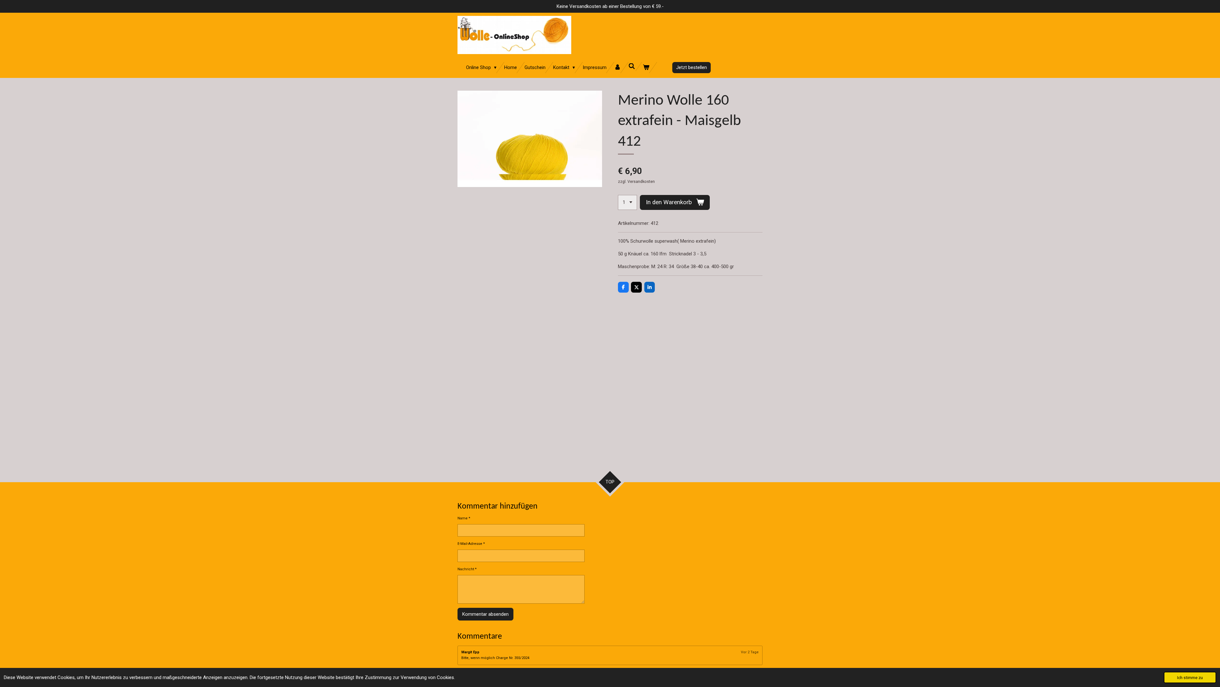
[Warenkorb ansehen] (646, 67)
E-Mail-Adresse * (471, 544)
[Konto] (617, 67)
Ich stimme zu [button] (1190, 677)
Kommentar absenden (485, 614)
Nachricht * (467, 569)
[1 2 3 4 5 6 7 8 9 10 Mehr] (627, 202)
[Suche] (632, 66)
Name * (464, 518)
